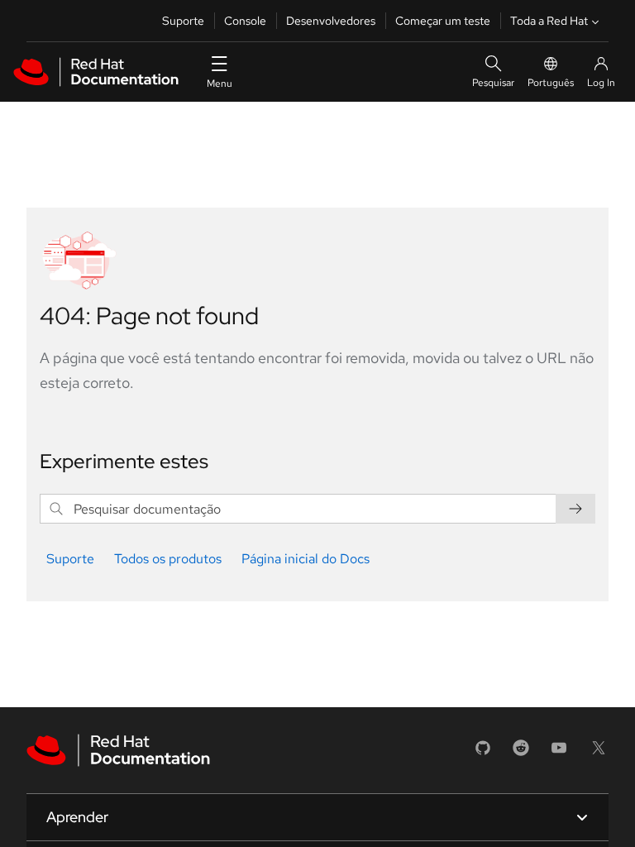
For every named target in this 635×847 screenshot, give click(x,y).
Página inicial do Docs (305, 558)
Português (551, 82)
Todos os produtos (168, 558)
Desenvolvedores (330, 20)
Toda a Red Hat (549, 20)
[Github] (483, 753)
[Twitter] (599, 753)
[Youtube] (559, 753)
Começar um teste (442, 20)
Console (245, 20)
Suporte (183, 20)
